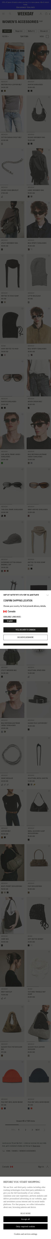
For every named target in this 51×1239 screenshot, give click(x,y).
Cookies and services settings (25, 1234)
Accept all (25, 1219)
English (10, 621)
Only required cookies (25, 1226)
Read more (26, 1213)
